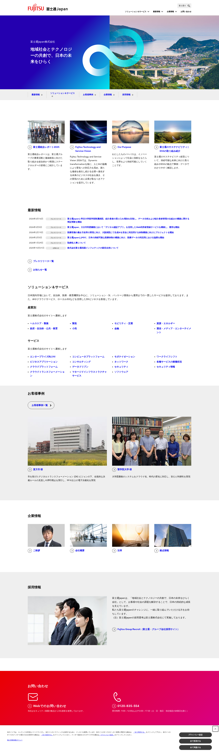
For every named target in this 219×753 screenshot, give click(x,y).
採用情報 (126, 94)
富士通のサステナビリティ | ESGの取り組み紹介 (174, 149)
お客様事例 (88, 94)
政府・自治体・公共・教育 (44, 328)
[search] (189, 5)
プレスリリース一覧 (43, 261)
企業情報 (170, 11)
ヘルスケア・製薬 (39, 323)
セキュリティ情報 (166, 366)
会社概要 (80, 550)
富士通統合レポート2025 (46, 147)
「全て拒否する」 (47, 735)
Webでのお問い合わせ (49, 706)
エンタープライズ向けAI (42, 356)
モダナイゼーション (124, 356)
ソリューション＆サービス (135, 11)
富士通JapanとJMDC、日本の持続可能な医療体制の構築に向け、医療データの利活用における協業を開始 (115, 237)
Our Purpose (124, 147)
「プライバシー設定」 (107, 735)
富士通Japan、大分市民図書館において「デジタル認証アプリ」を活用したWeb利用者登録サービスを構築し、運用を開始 (123, 227)
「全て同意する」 (139, 732)
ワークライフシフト (167, 356)
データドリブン (80, 366)
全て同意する (195, 747)
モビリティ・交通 (123, 323)
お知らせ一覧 (40, 269)
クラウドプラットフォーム (44, 366)
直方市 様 (38, 469)
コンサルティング (81, 361)
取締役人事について (76, 243)
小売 (74, 328)
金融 (116, 328)
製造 (74, 323)
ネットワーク (121, 361)
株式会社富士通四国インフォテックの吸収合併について (93, 248)
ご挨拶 (36, 550)
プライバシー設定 (195, 735)
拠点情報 (164, 550)
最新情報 (156, 11)
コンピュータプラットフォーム (88, 356)
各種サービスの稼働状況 (169, 361)
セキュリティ (121, 366)
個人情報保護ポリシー (15, 740)
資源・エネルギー (166, 323)
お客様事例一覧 (40, 405)
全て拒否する (195, 741)
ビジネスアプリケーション (44, 361)
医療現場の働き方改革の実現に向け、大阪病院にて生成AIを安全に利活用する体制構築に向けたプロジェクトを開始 (120, 232)
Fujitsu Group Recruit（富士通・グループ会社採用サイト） (148, 629)
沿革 (119, 550)
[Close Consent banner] (215, 729)
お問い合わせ (186, 11)
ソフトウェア (121, 372)
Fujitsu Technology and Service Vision (87, 149)
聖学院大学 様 (124, 469)
